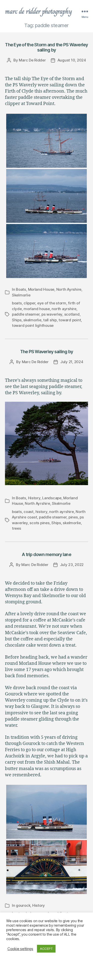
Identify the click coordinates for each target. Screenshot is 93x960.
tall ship (50, 320)
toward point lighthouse (33, 325)
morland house (37, 308)
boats (17, 303)
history (41, 511)
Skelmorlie (21, 295)
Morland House (41, 289)
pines (73, 517)
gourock (23, 905)
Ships (17, 320)
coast (28, 511)
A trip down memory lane (46, 554)
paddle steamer (25, 314)
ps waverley (51, 314)
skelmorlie (32, 320)
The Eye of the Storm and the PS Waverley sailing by (46, 47)
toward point (70, 320)
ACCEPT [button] (46, 949)
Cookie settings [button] (20, 949)
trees (16, 528)
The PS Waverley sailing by (46, 351)
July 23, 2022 (72, 564)
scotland (72, 314)
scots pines (39, 522)
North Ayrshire (68, 289)
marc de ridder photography (38, 11)
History (34, 498)
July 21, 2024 (71, 361)
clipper (29, 303)
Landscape (52, 498)
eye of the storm (51, 303)
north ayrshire (64, 308)
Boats (21, 289)
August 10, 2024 (72, 60)
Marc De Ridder (32, 60)
